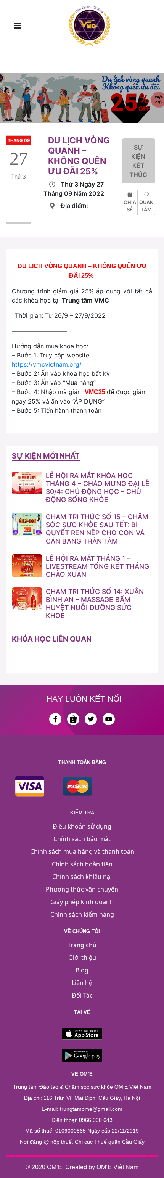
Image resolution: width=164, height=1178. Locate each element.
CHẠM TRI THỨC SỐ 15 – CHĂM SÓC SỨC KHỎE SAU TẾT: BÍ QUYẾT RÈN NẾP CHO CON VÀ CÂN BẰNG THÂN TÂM (97, 529)
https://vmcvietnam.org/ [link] (47, 364)
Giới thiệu (82, 957)
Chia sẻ (130, 206)
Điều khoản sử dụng (82, 826)
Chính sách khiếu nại (82, 876)
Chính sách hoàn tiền (82, 864)
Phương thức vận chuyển (82, 889)
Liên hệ (82, 982)
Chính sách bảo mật (82, 839)
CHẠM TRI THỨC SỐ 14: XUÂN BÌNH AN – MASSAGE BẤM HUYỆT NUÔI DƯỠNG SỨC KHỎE (95, 603)
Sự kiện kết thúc (138, 161)
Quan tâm (146, 206)
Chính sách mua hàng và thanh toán (82, 851)
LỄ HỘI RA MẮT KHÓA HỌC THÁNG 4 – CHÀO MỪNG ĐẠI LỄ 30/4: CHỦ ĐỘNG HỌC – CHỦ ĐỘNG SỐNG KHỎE (98, 488)
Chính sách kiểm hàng (82, 914)
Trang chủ (82, 945)
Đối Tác (82, 995)
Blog (82, 970)
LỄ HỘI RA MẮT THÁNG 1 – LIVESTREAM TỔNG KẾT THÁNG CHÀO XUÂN (97, 566)
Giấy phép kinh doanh (82, 902)
